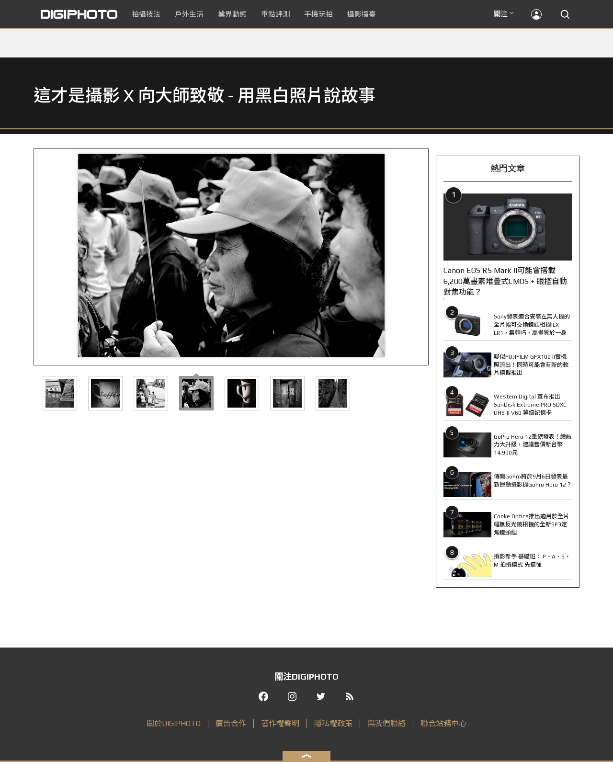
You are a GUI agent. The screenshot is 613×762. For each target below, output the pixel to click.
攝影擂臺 (361, 14)
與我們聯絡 (386, 723)
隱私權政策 (333, 723)
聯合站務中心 (443, 723)
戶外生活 (189, 14)
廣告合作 (231, 723)
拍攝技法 (146, 14)
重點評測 (275, 14)
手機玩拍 (318, 14)
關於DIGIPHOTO (174, 723)
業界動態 (232, 14)
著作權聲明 (280, 723)
